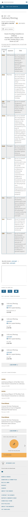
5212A (3, 146)
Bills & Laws (5, 482)
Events (3, 488)
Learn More (8, 455)
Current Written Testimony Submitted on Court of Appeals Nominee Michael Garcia (11, 408)
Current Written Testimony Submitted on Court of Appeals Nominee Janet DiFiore (11, 421)
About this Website (7, 506)
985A (3, 75)
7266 (3, 233)
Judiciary (14, 261)
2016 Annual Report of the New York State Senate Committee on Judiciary (12, 383)
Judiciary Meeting (12, 303)
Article (3, 379)
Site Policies (5, 503)
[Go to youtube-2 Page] (2, 471)
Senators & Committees (9, 479)
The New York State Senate (8, 2)
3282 (3, 101)
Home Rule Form (6, 500)
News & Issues (5, 476)
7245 (3, 219)
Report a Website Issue (9, 498)
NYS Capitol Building (14, 308)
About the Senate (7, 491)
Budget (3, 485)
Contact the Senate (7, 495)
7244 (3, 198)
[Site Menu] (26, 2)
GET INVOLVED (5, 509)
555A (3, 55)
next (25, 446)
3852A (3, 116)
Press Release (5, 403)
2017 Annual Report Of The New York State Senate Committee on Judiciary (12, 395)
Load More (13, 364)
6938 (3, 158)
